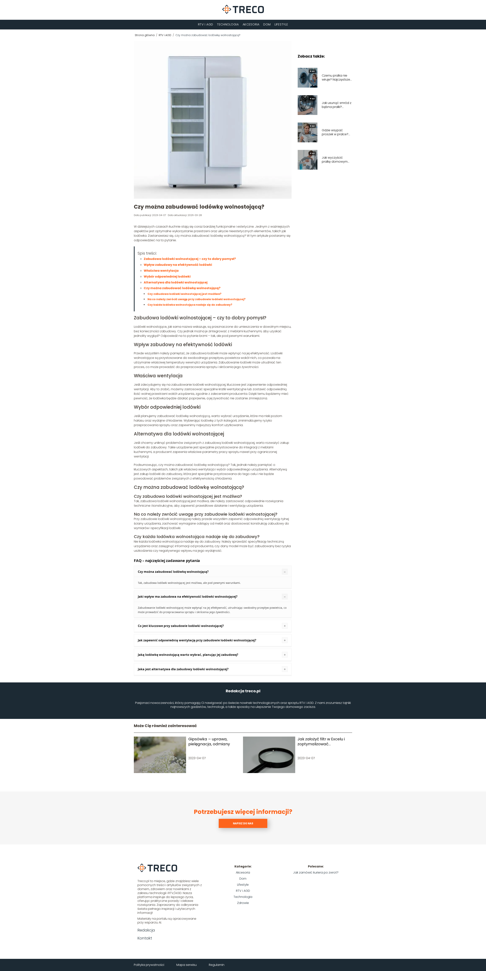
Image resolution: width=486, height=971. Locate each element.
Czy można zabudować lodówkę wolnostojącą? (182, 288)
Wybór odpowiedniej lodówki (167, 276)
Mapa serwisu (186, 965)
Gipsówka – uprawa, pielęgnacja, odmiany (209, 741)
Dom (267, 24)
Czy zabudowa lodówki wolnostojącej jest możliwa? (184, 294)
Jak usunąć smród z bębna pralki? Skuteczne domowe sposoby (336, 105)
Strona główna (145, 35)
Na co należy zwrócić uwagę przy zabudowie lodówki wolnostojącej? (196, 299)
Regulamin (216, 965)
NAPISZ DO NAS (243, 823)
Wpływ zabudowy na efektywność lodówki (178, 265)
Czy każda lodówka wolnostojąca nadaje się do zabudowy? (190, 305)
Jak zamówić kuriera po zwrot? (315, 872)
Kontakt (144, 938)
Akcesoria (251, 24)
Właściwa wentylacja (161, 270)
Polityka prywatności (149, 965)
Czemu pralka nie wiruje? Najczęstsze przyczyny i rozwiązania (336, 78)
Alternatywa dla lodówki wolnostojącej (175, 282)
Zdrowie (243, 903)
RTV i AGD (205, 24)
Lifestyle (281, 24)
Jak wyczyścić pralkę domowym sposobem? (335, 160)
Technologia (228, 24)
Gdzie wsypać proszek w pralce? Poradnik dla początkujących (335, 132)
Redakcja (146, 930)
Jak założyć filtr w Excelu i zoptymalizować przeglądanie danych (321, 741)
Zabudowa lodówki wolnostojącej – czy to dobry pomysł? (190, 259)
